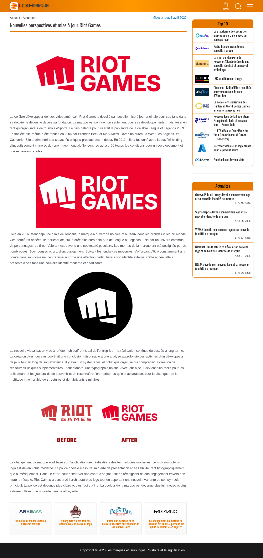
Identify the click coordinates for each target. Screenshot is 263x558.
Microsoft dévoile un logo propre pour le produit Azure (232, 148)
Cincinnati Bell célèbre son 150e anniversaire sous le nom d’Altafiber (232, 92)
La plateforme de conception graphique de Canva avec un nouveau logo (230, 35)
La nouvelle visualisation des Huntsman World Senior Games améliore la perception (232, 106)
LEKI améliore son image (228, 79)
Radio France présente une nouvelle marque (229, 48)
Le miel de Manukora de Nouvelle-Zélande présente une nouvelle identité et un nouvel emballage (231, 63)
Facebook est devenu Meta (229, 160)
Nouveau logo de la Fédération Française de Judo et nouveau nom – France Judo (231, 120)
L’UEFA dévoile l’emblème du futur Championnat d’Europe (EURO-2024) (231, 135)
